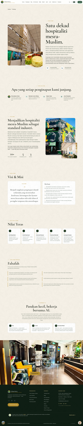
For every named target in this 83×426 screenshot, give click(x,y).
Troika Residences (33, 397)
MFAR (61, 403)
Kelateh (62, 405)
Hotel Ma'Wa (32, 395)
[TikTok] (15, 401)
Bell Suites (31, 399)
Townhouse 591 (32, 401)
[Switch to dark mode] (70, 2)
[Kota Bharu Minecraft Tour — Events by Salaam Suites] (3, 423)
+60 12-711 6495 (61, 399)
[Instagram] (12, 401)
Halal (65, 403)
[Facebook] (9, 401)
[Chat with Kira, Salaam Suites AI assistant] (80, 423)
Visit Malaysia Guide (67, 405)
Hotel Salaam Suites (33, 393)
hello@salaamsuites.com (63, 401)
